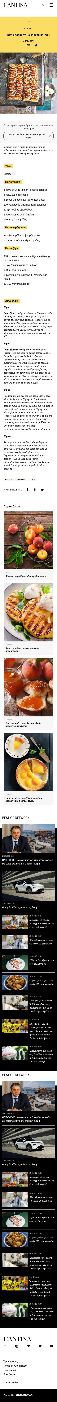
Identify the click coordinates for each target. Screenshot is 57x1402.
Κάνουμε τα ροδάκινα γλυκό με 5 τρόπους (26, 576)
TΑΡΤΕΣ (28, 22)
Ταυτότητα (9, 1374)
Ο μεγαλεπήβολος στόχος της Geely (19, 907)
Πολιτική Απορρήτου (15, 1365)
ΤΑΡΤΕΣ (33, 479)
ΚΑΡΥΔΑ (8, 479)
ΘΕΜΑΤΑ (9, 573)
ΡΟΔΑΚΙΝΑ (21, 479)
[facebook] (21, 45)
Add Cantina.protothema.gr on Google (27, 136)
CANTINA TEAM (28, 41)
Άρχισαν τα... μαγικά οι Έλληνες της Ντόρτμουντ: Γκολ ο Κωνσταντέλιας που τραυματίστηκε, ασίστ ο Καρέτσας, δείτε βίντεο (41, 1031)
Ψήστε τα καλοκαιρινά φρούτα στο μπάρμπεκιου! (22, 649)
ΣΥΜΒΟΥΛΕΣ (11, 645)
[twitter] (35, 45)
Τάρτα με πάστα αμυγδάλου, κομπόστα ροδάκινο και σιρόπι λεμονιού (24, 799)
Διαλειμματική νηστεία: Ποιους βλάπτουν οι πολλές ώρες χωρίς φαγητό (41, 923)
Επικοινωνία (10, 1370)
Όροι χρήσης (11, 1361)
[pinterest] (28, 45)
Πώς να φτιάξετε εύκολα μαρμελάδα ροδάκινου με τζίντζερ (23, 724)
